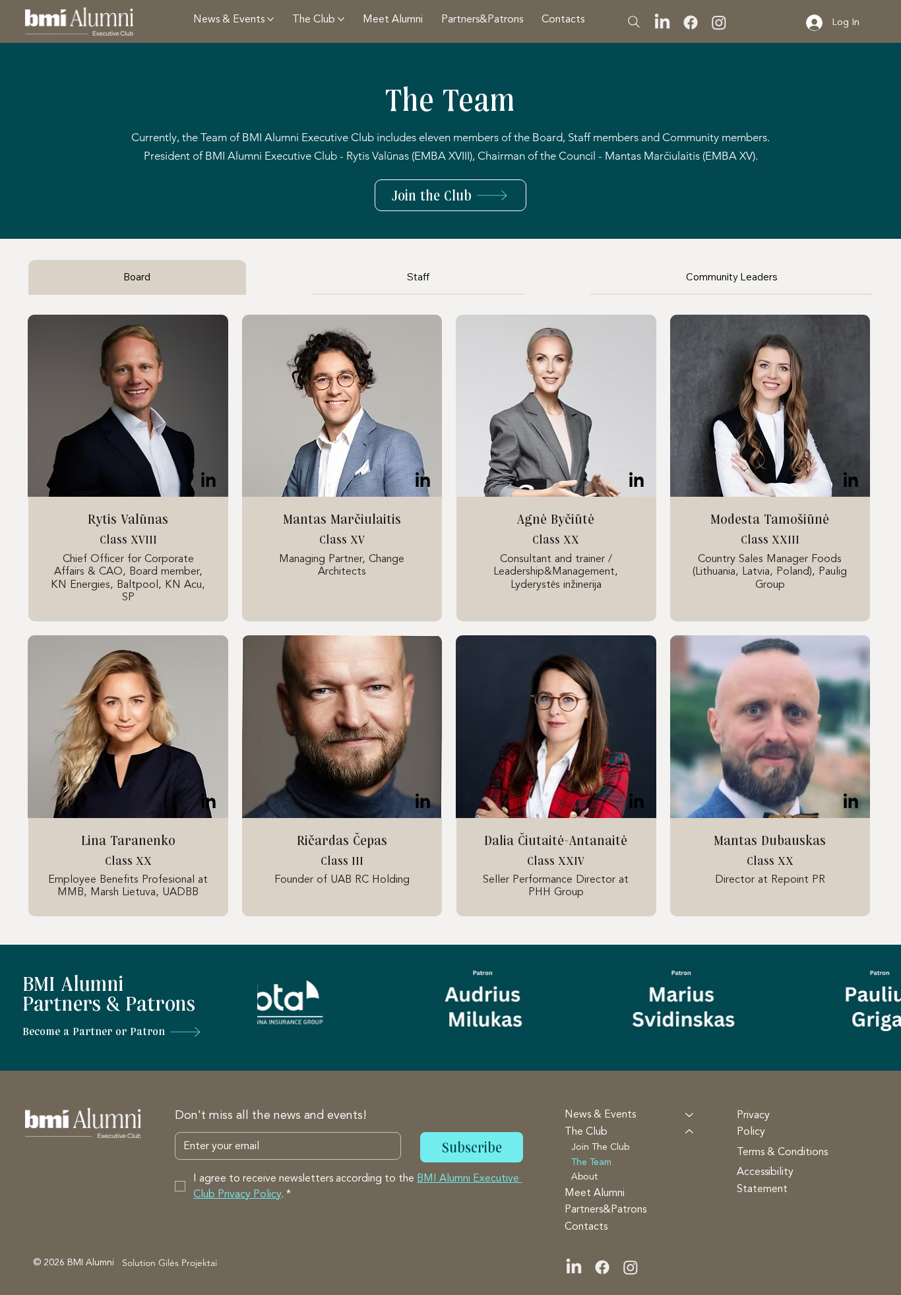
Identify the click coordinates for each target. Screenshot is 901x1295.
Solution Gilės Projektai (169, 1263)
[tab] (137, 277)
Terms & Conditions (782, 1152)
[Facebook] (690, 22)
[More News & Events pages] (270, 19)
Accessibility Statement (765, 1180)
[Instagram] (719, 22)
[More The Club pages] (341, 19)
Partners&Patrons (605, 1209)
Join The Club (600, 1147)
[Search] (634, 22)
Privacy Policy (753, 1123)
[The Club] (689, 1132)
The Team (591, 1162)
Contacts (586, 1226)
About (584, 1177)
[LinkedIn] (662, 22)
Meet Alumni (595, 1193)
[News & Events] (689, 1114)
